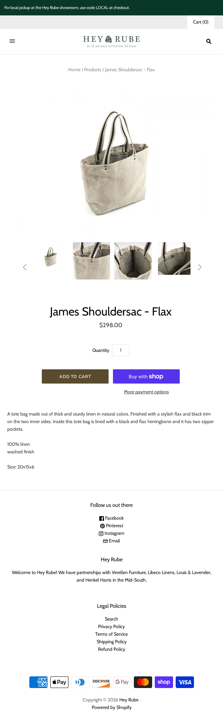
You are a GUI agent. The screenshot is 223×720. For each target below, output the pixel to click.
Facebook (114, 518)
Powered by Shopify (112, 707)
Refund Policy (111, 649)
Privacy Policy (111, 626)
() (200, 22)
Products (92, 69)
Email (114, 540)
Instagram (113, 533)
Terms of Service (111, 634)
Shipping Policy (112, 641)
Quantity (100, 350)
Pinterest (114, 525)
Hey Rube (129, 700)
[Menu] (12, 41)
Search (111, 619)
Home (74, 69)
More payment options (146, 392)
